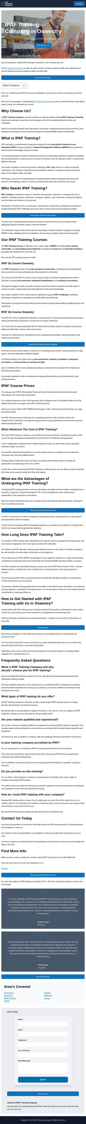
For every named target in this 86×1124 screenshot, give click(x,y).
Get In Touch (43, 1094)
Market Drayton (10, 998)
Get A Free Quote (43, 977)
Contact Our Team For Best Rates (43, 215)
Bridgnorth (48, 995)
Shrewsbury (9, 993)
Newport (47, 993)
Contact (79, 4)
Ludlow (47, 998)
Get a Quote (41, 45)
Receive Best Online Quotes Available (43, 344)
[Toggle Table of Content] (23, 86)
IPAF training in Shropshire (43, 101)
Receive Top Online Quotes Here (43, 510)
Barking (4, 869)
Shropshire (8, 995)
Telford (6, 1001)
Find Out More (43, 628)
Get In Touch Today (43, 78)
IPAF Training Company (12, 68)
